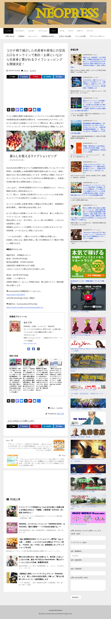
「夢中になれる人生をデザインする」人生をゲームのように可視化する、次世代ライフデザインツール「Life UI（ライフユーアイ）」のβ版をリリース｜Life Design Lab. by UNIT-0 (56, 377)
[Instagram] (38, 349)
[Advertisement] (35, 94)
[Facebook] (33, 349)
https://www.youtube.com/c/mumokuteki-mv (24, 307)
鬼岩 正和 (60, 414)
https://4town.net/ (30, 343)
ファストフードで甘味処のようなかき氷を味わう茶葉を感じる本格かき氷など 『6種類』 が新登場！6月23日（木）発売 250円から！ (41, 510)
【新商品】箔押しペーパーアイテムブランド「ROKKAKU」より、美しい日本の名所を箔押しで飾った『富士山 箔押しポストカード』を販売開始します (41, 576)
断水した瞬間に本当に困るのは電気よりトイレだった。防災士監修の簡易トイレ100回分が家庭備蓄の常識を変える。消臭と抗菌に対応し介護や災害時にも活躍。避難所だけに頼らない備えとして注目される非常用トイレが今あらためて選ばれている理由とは (88, 214)
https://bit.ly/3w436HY (15, 295)
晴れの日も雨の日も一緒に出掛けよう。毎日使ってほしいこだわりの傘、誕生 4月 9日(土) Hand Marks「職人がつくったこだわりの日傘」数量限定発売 (41, 559)
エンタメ (19, 365)
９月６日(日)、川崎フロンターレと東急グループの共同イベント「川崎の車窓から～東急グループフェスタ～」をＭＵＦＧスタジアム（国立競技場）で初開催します (94, 84)
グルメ (26, 70)
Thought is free (67, 613)
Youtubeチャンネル (77, 281)
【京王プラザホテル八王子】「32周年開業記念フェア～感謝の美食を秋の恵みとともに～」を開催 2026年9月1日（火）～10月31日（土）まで (94, 168)
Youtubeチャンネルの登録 (80, 311)
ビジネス (33, 70)
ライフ (59, 365)
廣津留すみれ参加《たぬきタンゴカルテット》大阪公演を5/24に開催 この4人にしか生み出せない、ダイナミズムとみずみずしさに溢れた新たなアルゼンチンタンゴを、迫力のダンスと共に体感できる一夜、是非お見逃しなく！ (42, 379)
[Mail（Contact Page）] (29, 349)
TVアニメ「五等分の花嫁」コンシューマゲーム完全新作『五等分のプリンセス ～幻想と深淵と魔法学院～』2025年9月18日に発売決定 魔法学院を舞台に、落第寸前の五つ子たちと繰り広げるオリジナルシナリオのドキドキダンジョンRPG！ (29, 379)
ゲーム (33, 365)
